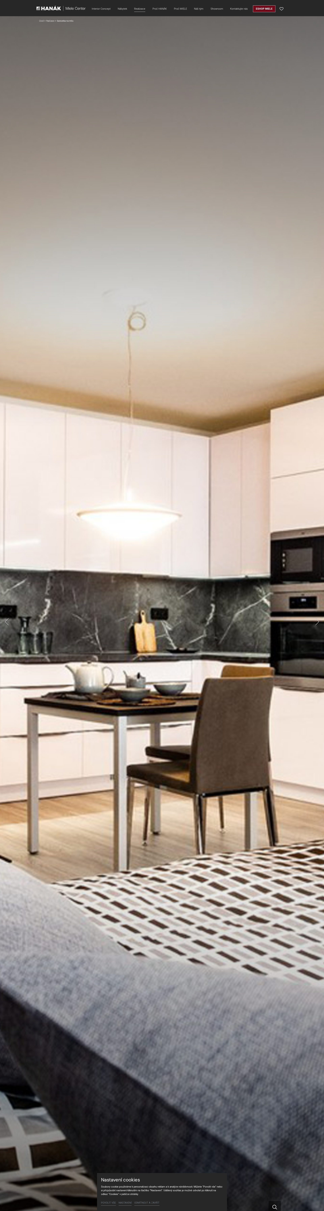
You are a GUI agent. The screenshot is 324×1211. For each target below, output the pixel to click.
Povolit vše (108, 1202)
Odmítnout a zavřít (146, 1202)
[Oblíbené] (281, 9)
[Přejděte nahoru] (317, 1204)
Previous (7, 621)
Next (317, 621)
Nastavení (125, 1202)
